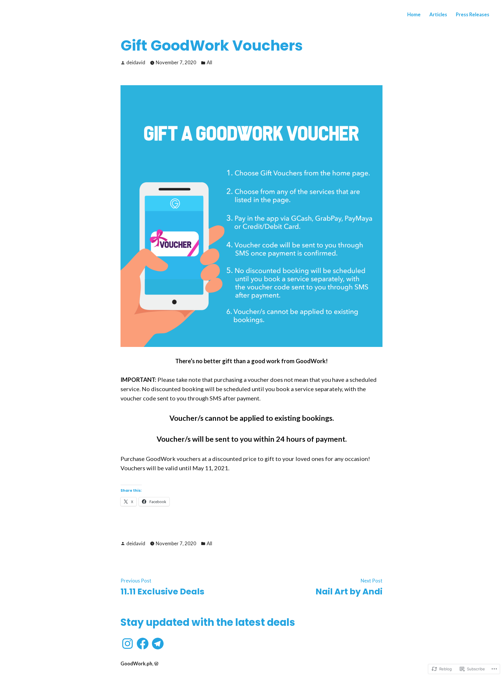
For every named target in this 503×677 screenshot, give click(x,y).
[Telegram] (158, 644)
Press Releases (472, 14)
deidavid (135, 62)
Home (414, 14)
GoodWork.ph (136, 664)
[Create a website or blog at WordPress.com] (156, 664)
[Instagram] (127, 644)
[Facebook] (143, 644)
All (209, 62)
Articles (438, 14)
